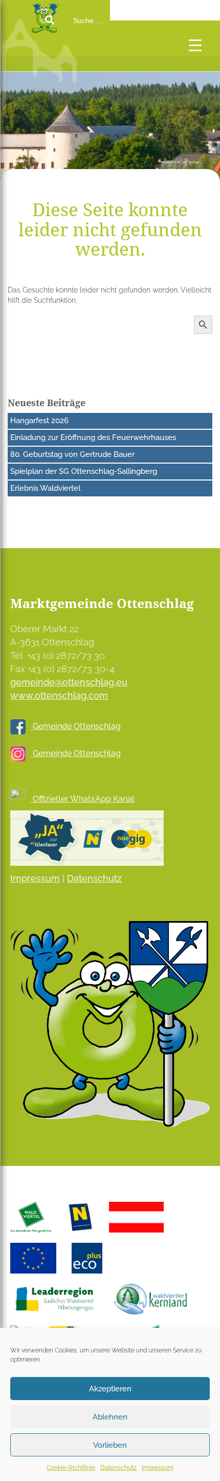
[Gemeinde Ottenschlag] (51, 66)
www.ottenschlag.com (59, 695)
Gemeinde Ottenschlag (76, 726)
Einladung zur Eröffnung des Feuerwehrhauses (93, 437)
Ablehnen (110, 1417)
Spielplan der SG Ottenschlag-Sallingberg (83, 471)
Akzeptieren (110, 1388)
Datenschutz (118, 1467)
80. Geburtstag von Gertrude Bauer (72, 454)
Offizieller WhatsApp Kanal (83, 799)
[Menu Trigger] (195, 45)
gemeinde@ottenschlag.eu (68, 682)
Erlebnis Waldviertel (45, 488)
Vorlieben (110, 1445)
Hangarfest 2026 (39, 420)
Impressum (157, 1467)
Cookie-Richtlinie (71, 1467)
